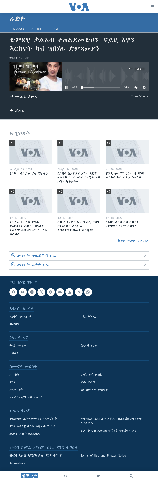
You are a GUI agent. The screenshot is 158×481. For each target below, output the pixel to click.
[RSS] (69, 292)
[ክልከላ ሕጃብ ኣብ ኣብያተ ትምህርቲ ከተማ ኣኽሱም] (127, 201)
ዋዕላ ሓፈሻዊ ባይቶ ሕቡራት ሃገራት (32, 427)
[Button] (17, 111)
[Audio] (65, 476)
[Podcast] (51, 292)
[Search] (131, 476)
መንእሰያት (16, 390)
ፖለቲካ (14, 375)
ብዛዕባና (14, 324)
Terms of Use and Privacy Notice (103, 456)
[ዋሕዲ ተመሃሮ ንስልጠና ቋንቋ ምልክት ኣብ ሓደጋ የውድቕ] (127, 152)
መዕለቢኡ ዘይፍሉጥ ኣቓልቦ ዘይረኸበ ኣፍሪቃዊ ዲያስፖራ (111, 421)
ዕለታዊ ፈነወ (89, 346)
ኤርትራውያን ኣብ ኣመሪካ (25, 397)
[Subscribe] (60, 292)
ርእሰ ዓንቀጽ (88, 317)
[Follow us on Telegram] (79, 292)
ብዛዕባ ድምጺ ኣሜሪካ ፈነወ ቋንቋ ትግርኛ (35, 456)
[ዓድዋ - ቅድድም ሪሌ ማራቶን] (30, 152)
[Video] (98, 476)
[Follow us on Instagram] (32, 292)
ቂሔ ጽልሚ (88, 382)
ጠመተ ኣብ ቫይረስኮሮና (24, 434)
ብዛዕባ (56, 29)
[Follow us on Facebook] (13, 292)
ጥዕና (12, 382)
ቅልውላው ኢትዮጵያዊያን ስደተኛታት (33, 419)
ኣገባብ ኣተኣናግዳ (20, 317)
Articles (38, 29)
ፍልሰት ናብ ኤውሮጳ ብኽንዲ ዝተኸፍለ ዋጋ (108, 431)
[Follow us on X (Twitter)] (41, 292)
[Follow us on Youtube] (23, 292)
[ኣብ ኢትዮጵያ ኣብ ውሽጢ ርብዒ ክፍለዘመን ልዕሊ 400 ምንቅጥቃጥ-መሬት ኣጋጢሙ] (78, 201)
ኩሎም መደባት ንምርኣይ (133, 240)
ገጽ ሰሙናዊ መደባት (94, 390)
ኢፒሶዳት (19, 29)
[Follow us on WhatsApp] (88, 292)
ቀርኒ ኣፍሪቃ (17, 346)
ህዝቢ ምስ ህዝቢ (91, 375)
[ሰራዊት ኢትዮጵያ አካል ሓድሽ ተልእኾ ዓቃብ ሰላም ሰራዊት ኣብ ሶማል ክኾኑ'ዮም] (78, 152)
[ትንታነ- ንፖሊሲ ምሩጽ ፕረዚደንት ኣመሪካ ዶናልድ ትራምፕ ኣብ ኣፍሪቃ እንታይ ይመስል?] (30, 201)
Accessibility (17, 463)
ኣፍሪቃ (14, 353)
